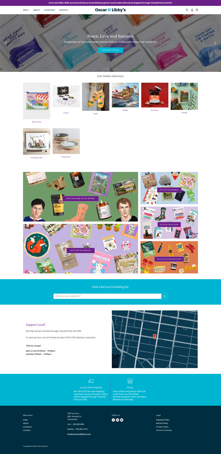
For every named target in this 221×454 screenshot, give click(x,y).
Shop (26, 10)
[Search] (164, 296)
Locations (49, 10)
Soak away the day (110, 50)
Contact (63, 10)
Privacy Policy (162, 427)
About (37, 10)
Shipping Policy (163, 419)
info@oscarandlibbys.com (79, 434)
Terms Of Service (164, 430)
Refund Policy (162, 423)
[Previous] (6, 43)
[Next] (214, 43)
